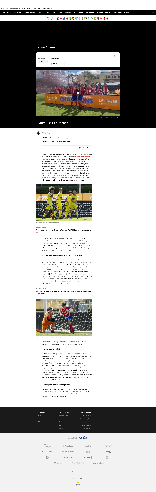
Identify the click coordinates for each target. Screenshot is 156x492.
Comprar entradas (85, 415)
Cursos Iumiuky (84, 422)
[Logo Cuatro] (88, 446)
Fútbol (9, 12)
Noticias (40, 415)
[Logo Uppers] (68, 457)
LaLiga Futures (45, 47)
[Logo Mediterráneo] (98, 463)
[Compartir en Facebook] (90, 147)
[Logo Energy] (108, 452)
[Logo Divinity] (108, 446)
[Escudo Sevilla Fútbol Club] (101, 18)
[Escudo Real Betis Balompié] (92, 18)
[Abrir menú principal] (153, 12)
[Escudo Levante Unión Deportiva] (73, 18)
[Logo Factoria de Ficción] (68, 452)
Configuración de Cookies (84, 471)
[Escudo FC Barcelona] (67, 18)
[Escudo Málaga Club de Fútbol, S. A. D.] (76, 18)
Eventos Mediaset (85, 425)
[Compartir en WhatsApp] (79, 147)
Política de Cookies (96, 471)
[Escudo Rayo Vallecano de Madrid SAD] (85, 18)
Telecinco (62, 419)
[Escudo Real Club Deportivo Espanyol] (64, 18)
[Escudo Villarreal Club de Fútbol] (107, 18)
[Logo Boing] (88, 452)
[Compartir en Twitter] (83, 147)
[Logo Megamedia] (78, 478)
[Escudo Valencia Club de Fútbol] (104, 18)
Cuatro (61, 422)
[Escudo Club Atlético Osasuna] (79, 18)
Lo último (41, 419)
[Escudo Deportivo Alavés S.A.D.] (58, 18)
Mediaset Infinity (64, 415)
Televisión (41, 422)
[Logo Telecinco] (68, 446)
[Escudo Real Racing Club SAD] (82, 18)
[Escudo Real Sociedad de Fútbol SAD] (98, 18)
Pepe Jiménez (44, 132)
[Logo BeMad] (47, 457)
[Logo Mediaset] (78, 439)
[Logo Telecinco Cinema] (88, 457)
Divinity (61, 425)
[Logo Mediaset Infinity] (47, 446)
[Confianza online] (78, 486)
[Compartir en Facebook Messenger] (87, 147)
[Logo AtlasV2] (57, 463)
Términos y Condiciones (60, 471)
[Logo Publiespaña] (78, 463)
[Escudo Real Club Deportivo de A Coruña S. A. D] (88, 18)
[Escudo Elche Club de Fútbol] (61, 18)
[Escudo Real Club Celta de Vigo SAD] (54, 18)
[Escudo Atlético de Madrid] (51, 18)
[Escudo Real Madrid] (95, 18)
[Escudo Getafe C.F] (70, 18)
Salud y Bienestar (85, 428)
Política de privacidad (72, 471)
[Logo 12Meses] (108, 457)
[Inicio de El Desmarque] (3, 12)
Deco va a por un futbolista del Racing (42, 8)
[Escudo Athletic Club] (48, 18)
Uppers (61, 428)
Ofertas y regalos (85, 419)
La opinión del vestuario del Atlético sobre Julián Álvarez (16, 8)
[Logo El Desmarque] (47, 451)
